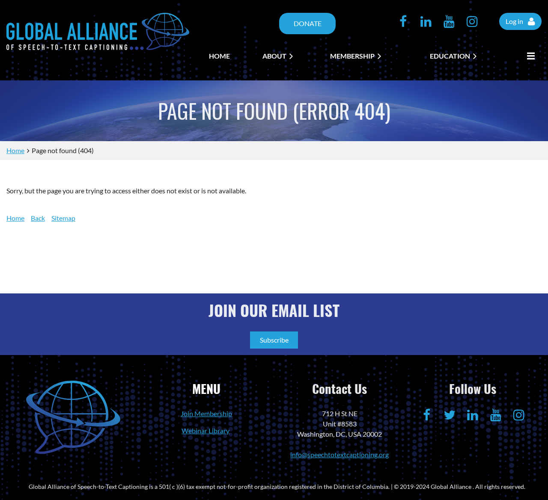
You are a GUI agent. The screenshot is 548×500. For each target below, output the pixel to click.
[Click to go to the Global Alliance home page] (97, 47)
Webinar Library (205, 430)
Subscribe (274, 340)
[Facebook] (402, 21)
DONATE (308, 23)
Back (38, 218)
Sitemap (63, 218)
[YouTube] (449, 21)
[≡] (529, 56)
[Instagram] (472, 21)
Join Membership (206, 413)
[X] (449, 414)
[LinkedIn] (426, 21)
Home (15, 150)
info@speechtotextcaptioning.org (339, 454)
